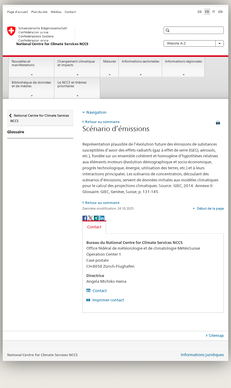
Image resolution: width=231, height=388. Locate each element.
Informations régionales (183, 61)
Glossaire (15, 131)
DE (200, 12)
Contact (70, 12)
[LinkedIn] (102, 217)
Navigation (96, 112)
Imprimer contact (107, 299)
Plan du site (39, 12)
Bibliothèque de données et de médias (31, 84)
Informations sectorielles (140, 61)
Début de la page (210, 208)
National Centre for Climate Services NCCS (39, 116)
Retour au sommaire (102, 121)
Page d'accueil (17, 12)
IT (213, 12)
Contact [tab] (94, 226)
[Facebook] (85, 217)
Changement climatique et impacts (76, 63)
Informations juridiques (202, 354)
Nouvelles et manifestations (23, 63)
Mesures (109, 61)
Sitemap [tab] (216, 335)
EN (220, 12)
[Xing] (97, 217)
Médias (56, 12)
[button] (168, 30)
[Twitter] (91, 217)
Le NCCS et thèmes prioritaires (71, 84)
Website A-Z (176, 43)
